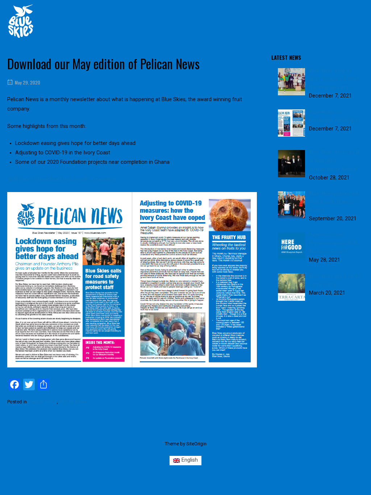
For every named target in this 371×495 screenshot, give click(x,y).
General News (42, 401)
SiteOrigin (196, 443)
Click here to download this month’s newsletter (62, 179)
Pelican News (73, 401)
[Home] (20, 21)
